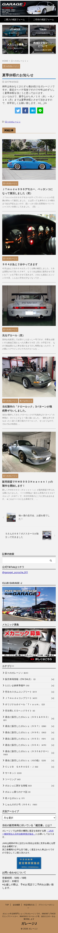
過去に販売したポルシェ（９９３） (25, 738)
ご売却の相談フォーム (43, 19)
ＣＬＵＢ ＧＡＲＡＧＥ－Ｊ (21, 766)
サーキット (13, 773)
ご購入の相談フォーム (14, 19)
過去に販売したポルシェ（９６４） (25, 745)
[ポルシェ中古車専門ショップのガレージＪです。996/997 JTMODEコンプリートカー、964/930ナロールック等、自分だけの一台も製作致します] (29, 8)
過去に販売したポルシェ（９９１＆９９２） (26, 718)
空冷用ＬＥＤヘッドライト (20, 710)
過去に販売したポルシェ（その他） (25, 760)
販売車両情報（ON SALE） (20, 679)
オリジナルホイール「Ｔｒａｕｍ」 (25, 704)
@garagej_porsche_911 (15, 572)
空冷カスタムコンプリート (21, 691)
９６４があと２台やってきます (20, 264)
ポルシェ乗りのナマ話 (17, 791)
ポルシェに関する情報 (18, 785)
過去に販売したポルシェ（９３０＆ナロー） (26, 753)
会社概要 (16, 905)
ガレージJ (29, 923)
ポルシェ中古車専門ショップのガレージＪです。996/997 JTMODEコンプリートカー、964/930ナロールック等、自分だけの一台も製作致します (29, 916)
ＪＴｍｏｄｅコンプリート (21, 698)
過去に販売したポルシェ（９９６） (25, 732)
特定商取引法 (29, 905)
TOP (7, 905)
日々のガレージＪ (13, 122)
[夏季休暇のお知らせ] (33, 110)
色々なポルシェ (15, 798)
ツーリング (13, 779)
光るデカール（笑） (13, 335)
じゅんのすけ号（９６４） (21, 804)
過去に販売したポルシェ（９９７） (25, 726)
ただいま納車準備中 (17, 685)
